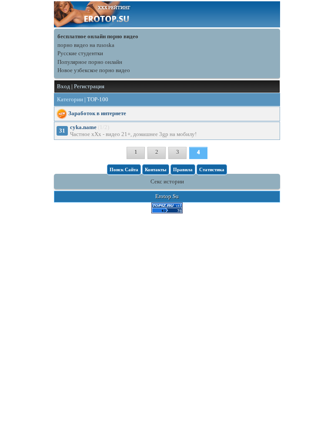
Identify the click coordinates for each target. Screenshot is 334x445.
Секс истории (167, 181)
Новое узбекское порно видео (93, 70)
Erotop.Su (167, 196)
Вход (63, 86)
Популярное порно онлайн (89, 62)
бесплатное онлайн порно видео (97, 36)
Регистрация (89, 86)
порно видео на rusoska (85, 45)
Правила (183, 169)
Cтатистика (211, 169)
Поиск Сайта (124, 169)
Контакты (156, 169)
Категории (70, 99)
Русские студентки (80, 53)
